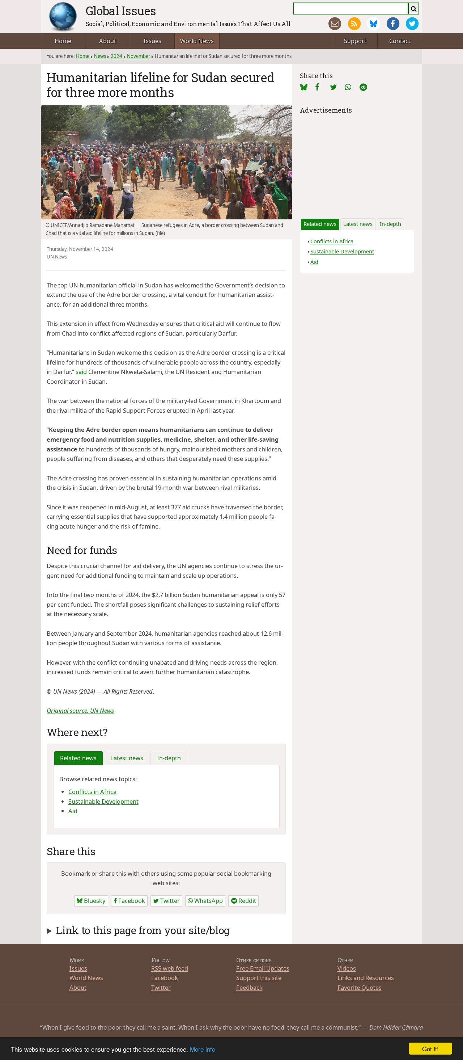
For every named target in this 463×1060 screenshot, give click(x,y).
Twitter (169, 900)
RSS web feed (169, 968)
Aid (72, 811)
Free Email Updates (262, 968)
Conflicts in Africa (92, 791)
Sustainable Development (103, 801)
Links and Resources (365, 977)
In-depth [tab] (169, 758)
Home (63, 41)
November (138, 56)
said (81, 371)
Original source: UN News (80, 710)
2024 (116, 56)
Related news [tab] (78, 758)
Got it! (430, 1048)
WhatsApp (208, 900)
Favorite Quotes (359, 987)
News (100, 56)
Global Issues (121, 10)
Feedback (249, 987)
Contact (400, 41)
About (107, 41)
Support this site (258, 977)
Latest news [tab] (126, 758)
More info (202, 1048)
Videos (346, 968)
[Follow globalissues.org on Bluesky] (373, 23)
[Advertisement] (357, 161)
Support (355, 41)
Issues (152, 41)
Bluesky (93, 900)
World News (197, 41)
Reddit (246, 900)
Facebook (131, 900)
